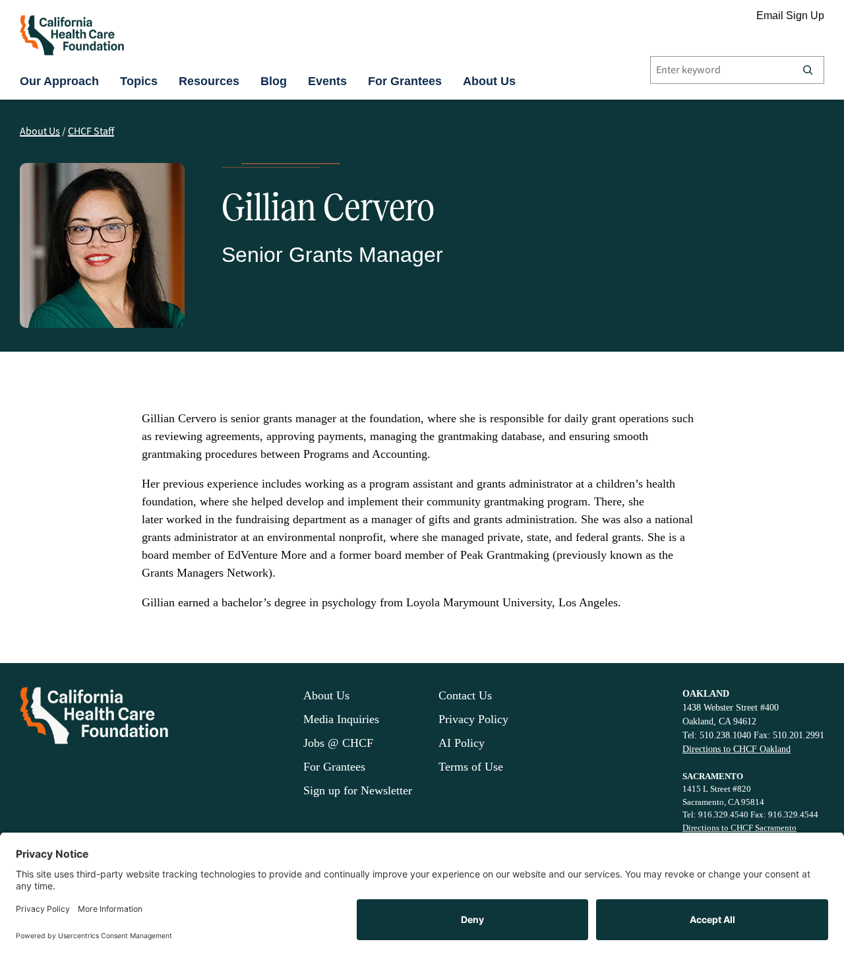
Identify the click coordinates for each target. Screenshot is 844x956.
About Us (489, 81)
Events (327, 81)
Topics (139, 81)
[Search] (808, 70)
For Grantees (405, 81)
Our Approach (59, 81)
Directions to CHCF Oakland (736, 749)
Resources (209, 81)
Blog (273, 81)
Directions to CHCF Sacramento (739, 828)
